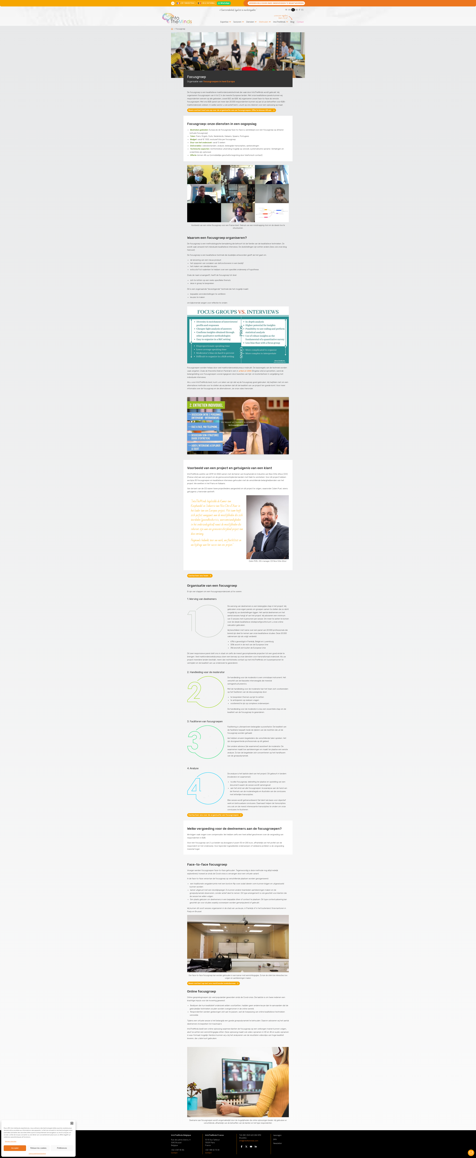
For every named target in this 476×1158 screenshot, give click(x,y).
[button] (72, 1123)
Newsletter (277, 1143)
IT (299, 10)
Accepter (15, 1148)
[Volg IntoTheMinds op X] (246, 1147)
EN (289, 10)
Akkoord (238, 429)
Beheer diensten (10, 1141)
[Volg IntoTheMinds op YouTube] (251, 1147)
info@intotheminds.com (248, 1141)
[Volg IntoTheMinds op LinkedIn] (256, 1147)
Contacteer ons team (198, 576)
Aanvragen (277, 1135)
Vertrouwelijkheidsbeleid (37, 1153)
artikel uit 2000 (245, 371)
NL (293, 10)
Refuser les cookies (38, 1148)
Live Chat (471, 1153)
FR (286, 10)
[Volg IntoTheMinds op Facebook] (241, 1147)
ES (302, 10)
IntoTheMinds (279, 22)
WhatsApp (225, 3)
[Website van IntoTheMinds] (181, 19)
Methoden (263, 22)
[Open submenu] (230, 22)
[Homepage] (172, 29)
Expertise (224, 22)
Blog (292, 22)
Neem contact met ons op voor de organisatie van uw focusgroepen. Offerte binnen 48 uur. (230, 110)
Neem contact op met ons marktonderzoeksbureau (212, 983)
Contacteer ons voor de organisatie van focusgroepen (213, 815)
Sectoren (237, 22)
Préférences (62, 1148)
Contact (300, 22)
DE (297, 10)
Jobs (275, 1139)
